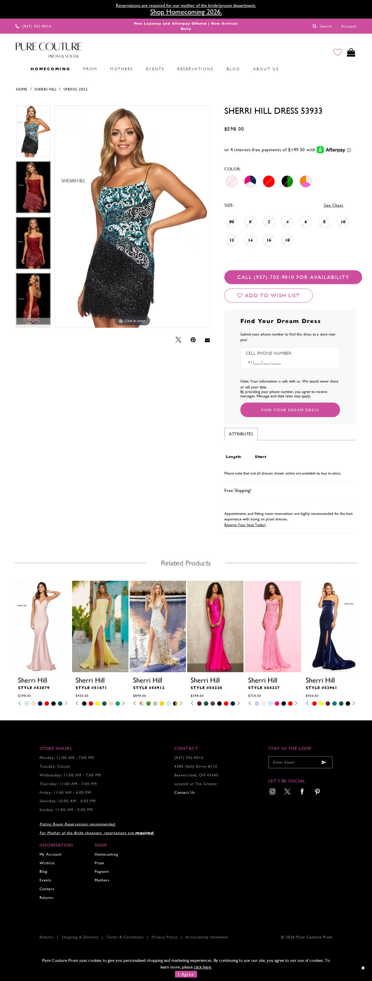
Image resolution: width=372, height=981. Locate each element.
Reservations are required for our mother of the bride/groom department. (186, 5)
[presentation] (43, 626)
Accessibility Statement (207, 937)
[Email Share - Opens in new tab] (207, 340)
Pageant (102, 871)
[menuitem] (18, 69)
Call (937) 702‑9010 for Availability (293, 277)
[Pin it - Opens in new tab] (193, 340)
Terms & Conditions (125, 937)
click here (202, 966)
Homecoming (106, 854)
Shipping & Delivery (80, 937)
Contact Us (184, 792)
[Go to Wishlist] (337, 52)
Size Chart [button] (333, 205)
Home (22, 89)
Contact (47, 889)
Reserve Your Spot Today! (245, 525)
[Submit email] (323, 762)
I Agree (186, 974)
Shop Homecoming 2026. (186, 12)
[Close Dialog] (363, 968)
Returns (47, 897)
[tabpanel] (33, 133)
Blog (43, 871)
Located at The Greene (195, 784)
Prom (99, 863)
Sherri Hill (45, 89)
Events (45, 880)
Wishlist (47, 863)
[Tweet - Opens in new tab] (178, 340)
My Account (51, 854)
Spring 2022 (75, 89)
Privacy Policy (165, 937)
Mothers (102, 880)
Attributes (241, 434)
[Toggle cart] (351, 52)
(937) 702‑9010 (188, 757)
